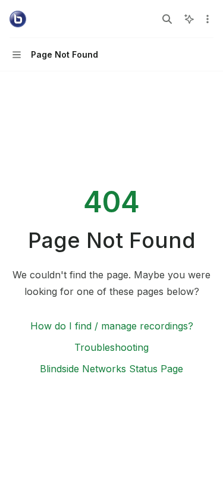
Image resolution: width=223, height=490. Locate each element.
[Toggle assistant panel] (189, 19)
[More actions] (207, 19)
